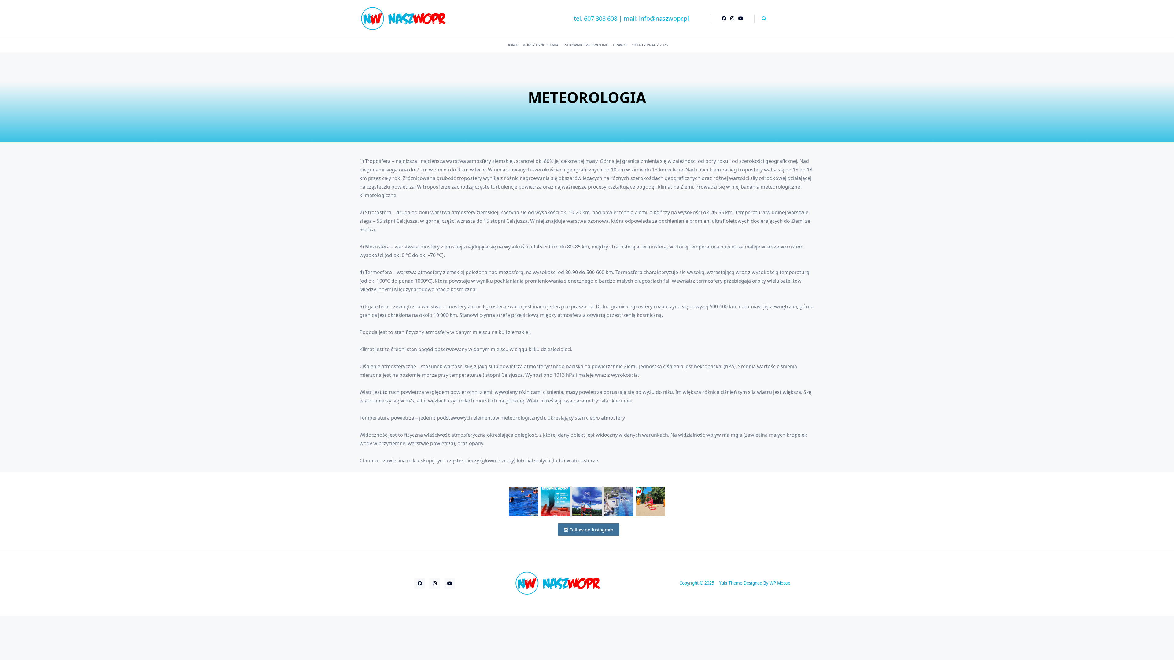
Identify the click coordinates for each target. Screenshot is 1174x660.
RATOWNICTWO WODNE (585, 45)
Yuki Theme (730, 583)
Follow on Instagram (590, 529)
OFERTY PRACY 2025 (650, 45)
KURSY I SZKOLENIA (541, 45)
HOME (512, 45)
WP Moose (780, 583)
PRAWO (620, 45)
